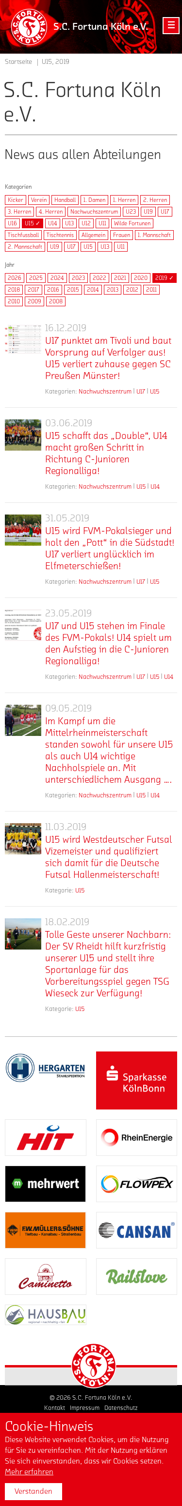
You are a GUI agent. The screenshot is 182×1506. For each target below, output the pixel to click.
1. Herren (124, 200)
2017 (33, 290)
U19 (148, 212)
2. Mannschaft (25, 247)
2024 (57, 278)
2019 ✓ (164, 278)
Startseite (18, 62)
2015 (73, 290)
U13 (69, 223)
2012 (132, 290)
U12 (86, 223)
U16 (12, 223)
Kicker (15, 200)
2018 (14, 290)
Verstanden (33, 1491)
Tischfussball (23, 235)
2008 (56, 301)
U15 (88, 247)
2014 (93, 290)
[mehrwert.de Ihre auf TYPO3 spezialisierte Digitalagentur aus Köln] (45, 1184)
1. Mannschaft (154, 235)
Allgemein (93, 235)
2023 (78, 278)
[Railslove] (137, 1276)
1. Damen (94, 200)
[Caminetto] (45, 1276)
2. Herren (155, 200)
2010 (14, 301)
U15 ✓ (32, 223)
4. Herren (51, 212)
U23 (131, 212)
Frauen (121, 235)
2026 (14, 278)
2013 (112, 290)
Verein (39, 200)
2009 (34, 301)
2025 (36, 278)
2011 (151, 290)
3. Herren (19, 212)
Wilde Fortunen (132, 223)
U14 (52, 223)
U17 (165, 212)
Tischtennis (60, 235)
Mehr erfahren (29, 1472)
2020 (141, 278)
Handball (65, 200)
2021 (120, 278)
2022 (99, 278)
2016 (53, 290)
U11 (102, 223)
